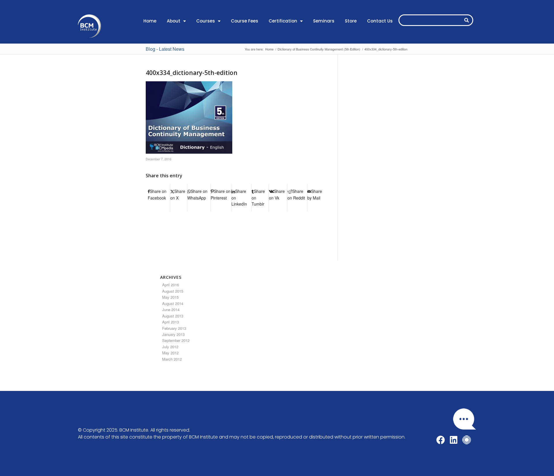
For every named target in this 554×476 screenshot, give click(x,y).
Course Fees (244, 21)
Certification (283, 21)
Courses (205, 21)
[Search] (466, 20)
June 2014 (170, 309)
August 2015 (172, 291)
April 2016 (170, 284)
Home (149, 21)
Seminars (323, 21)
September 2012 (176, 340)
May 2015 (170, 297)
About (173, 21)
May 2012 (170, 352)
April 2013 (170, 322)
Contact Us (380, 21)
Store (351, 21)
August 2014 (172, 303)
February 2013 (174, 328)
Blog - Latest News (165, 49)
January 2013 (173, 334)
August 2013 (172, 316)
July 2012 (170, 346)
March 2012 (172, 359)
